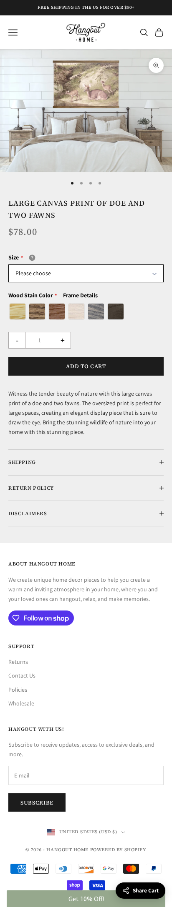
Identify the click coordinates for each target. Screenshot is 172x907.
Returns (18, 661)
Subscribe (36, 802)
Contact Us (21, 675)
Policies (17, 689)
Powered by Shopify (118, 850)
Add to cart (86, 366)
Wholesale (21, 703)
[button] (86, 898)
